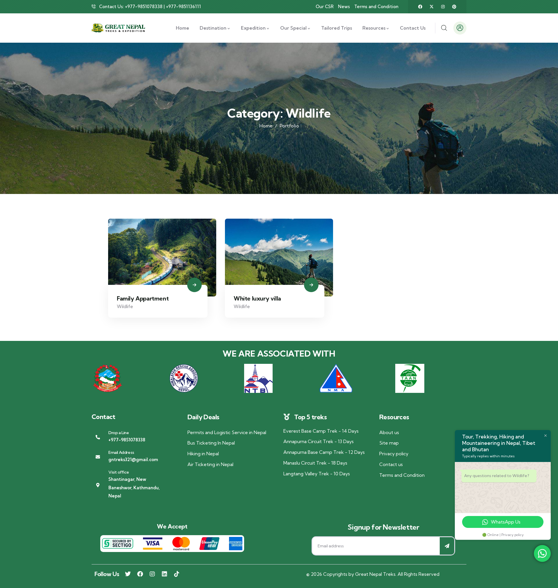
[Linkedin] (164, 574)
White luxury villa (257, 298)
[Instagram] (443, 7)
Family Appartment (143, 298)
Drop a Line (118, 432)
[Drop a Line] (98, 437)
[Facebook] (420, 7)
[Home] (118, 28)
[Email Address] (98, 457)
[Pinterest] (454, 7)
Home (266, 126)
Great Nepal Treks (375, 574)
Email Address (121, 452)
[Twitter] (128, 574)
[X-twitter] (432, 7)
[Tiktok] (176, 574)
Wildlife (125, 306)
